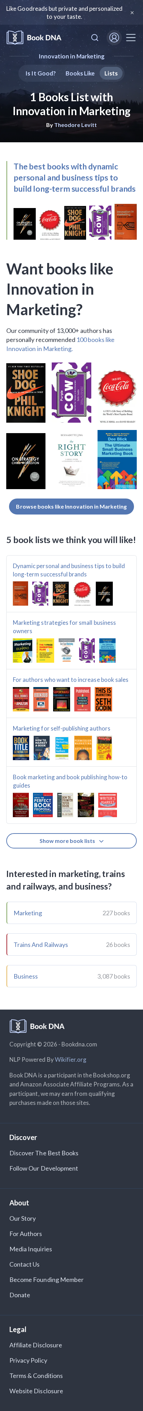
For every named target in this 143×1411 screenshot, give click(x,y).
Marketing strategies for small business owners (64, 627)
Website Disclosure (36, 1391)
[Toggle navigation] (131, 37)
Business (26, 976)
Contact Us (24, 1264)
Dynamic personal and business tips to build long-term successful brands (69, 570)
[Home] (34, 38)
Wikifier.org (71, 1059)
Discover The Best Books (43, 1153)
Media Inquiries (30, 1249)
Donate (19, 1295)
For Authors (25, 1233)
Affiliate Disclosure (35, 1345)
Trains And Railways (41, 944)
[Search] (94, 37)
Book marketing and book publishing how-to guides (70, 781)
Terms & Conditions (36, 1375)
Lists (110, 73)
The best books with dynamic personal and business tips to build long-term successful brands (75, 177)
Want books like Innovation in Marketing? (59, 289)
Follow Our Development (43, 1168)
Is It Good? (40, 73)
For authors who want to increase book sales (70, 679)
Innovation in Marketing (71, 56)
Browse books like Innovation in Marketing (71, 506)
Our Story (22, 1218)
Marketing (28, 913)
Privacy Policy (28, 1360)
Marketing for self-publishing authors (61, 728)
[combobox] (94, 37)
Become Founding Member (46, 1279)
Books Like (80, 73)
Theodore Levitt (75, 124)
